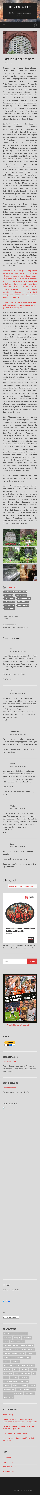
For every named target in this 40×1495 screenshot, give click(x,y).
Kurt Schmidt (10, 598)
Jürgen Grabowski (28, 1365)
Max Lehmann (10, 602)
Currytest (7, 1350)
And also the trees (21, 1334)
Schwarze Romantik (11, 1381)
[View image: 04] (28, 555)
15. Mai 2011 (7, 63)
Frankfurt (7, 1357)
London (32, 1369)
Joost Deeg (9, 595)
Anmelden (7, 1457)
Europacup (30, 1354)
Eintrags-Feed (8, 1462)
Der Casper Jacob (9, 1061)
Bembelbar (27, 1338)
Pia (34, 1373)
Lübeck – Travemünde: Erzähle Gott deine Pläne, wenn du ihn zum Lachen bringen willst (20, 1420)
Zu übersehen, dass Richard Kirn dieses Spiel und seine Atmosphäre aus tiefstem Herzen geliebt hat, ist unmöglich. (19, 305)
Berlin (6, 1342)
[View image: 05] (11, 572)
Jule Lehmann (21, 595)
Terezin (23, 1385)
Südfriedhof (9, 608)
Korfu (16, 1369)
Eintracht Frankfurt (13, 587)
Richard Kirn (9, 605)
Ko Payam (7, 1369)
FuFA (28, 1357)
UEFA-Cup (7, 1393)
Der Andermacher (9, 1087)
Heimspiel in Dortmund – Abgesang (15, 626)
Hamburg (15, 1361)
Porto (6, 1377)
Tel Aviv (15, 1385)
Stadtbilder (24, 1381)
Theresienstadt (9, 1389)
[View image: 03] (11, 555)
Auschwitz (7, 1338)
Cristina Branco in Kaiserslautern (15, 1433)
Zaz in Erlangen (8, 1415)
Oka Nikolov (25, 1373)
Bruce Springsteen (27, 1346)
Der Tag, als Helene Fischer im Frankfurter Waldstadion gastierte (18, 1427)
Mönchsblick (10, 617)
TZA (33, 1389)
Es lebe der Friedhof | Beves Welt (21, 886)
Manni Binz (8, 1373)
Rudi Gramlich (23, 605)
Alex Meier (8, 1334)
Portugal (14, 1377)
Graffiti (6, 1361)
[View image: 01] (11, 537)
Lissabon (24, 1369)
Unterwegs (18, 1393)
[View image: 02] (28, 537)
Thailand (32, 1385)
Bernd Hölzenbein (17, 1342)
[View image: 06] (28, 572)
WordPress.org (8, 1471)
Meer (16, 1373)
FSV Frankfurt (18, 1357)
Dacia (16, 1350)
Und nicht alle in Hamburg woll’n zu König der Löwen (19, 1439)
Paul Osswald (23, 602)
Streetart (7, 1385)
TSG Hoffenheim (23, 1389)
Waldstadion (29, 1393)
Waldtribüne (8, 1397)
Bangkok (17, 1338)
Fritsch (12, 763)
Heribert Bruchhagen (11, 1365)
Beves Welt (20, 7)
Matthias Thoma (24, 598)
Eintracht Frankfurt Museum (16, 592)
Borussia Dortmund (11, 1346)
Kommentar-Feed (9, 1467)
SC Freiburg (24, 1377)
